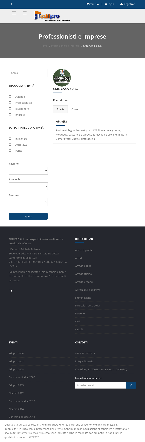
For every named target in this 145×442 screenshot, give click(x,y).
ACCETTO (33, 437)
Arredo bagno (83, 266)
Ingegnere (21, 138)
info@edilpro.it (84, 361)
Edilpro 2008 (16, 369)
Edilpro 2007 (16, 361)
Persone (80, 313)
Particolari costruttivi (87, 305)
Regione (14, 163)
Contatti (75, 109)
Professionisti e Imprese (65, 45)
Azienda (20, 96)
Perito (18, 150)
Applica (28, 216)
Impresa (20, 114)
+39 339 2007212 (85, 353)
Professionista (23, 102)
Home (44, 45)
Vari (77, 321)
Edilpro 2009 (16, 385)
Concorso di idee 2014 (22, 416)
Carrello (94, 4)
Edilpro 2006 (16, 353)
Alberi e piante (84, 250)
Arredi (79, 258)
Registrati (129, 4)
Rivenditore (22, 108)
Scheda (60, 109)
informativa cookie (29, 433)
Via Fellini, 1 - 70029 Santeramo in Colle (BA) (101, 369)
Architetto (21, 144)
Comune (14, 195)
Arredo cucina (83, 273)
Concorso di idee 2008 (22, 377)
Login (110, 4)
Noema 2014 (16, 409)
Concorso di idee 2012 (22, 401)
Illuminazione (83, 297)
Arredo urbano (84, 281)
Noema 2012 (16, 393)
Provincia (14, 179)
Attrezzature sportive (87, 289)
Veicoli (79, 329)
